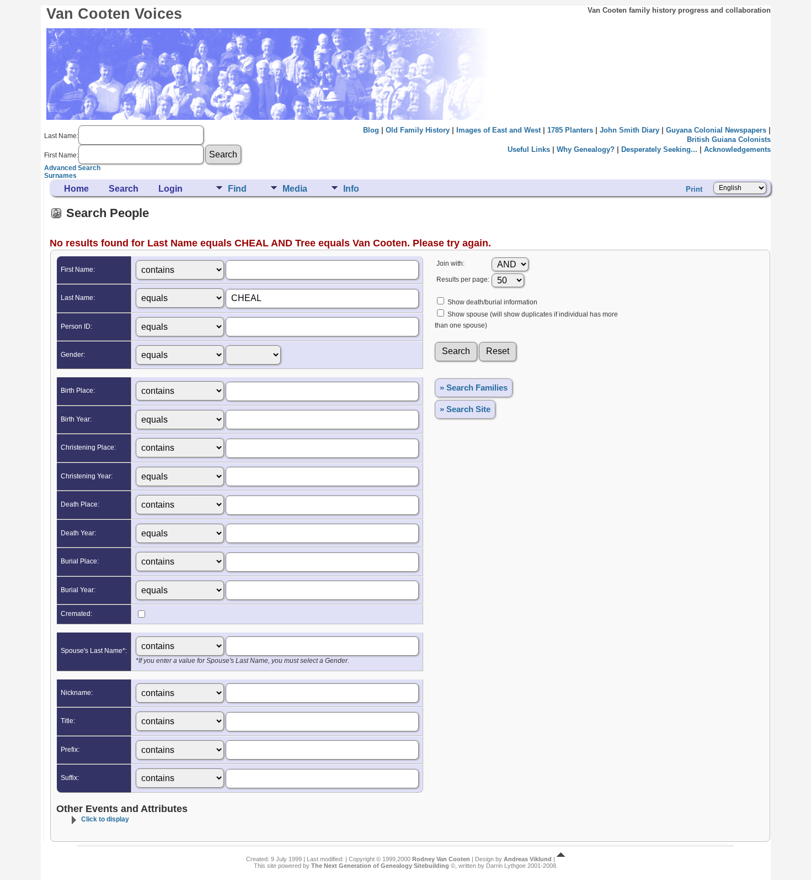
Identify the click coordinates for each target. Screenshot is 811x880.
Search (123, 188)
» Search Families (474, 387)
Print (694, 189)
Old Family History (418, 130)
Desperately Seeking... (659, 149)
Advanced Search (72, 168)
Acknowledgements (737, 149)
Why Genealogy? (586, 149)
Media (294, 188)
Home (76, 188)
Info (351, 188)
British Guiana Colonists (729, 139)
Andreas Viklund (528, 859)
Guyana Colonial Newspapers (716, 130)
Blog (371, 130)
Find (237, 188)
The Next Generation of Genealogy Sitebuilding (380, 865)
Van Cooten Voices (114, 14)
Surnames (60, 176)
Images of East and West (498, 130)
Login (170, 188)
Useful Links (529, 149)
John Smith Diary (629, 130)
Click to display (105, 819)
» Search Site (465, 409)
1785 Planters (570, 130)
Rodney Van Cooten (441, 859)
